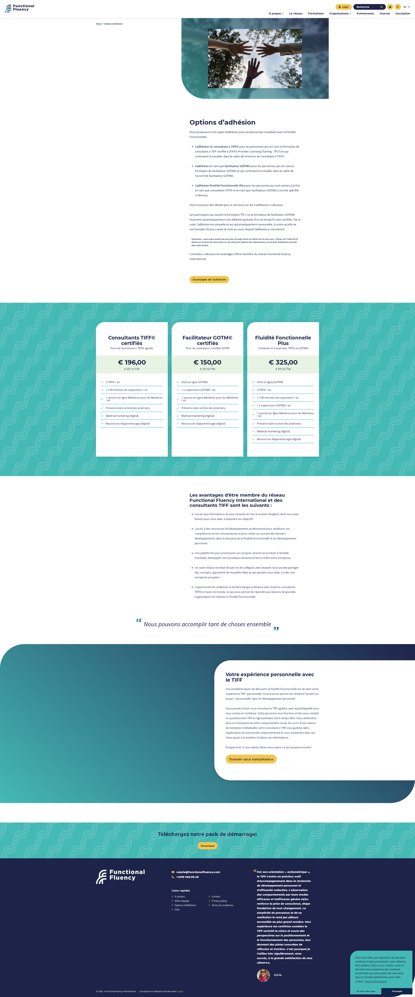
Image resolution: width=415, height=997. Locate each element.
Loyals (180, 991)
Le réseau (295, 13)
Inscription (403, 13)
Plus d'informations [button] (376, 981)
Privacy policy (219, 901)
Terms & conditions (222, 905)
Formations (316, 13)
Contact (216, 896)
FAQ (177, 909)
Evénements (365, 13)
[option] (255, 58)
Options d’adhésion (185, 905)
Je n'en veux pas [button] (365, 991)
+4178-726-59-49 (187, 877)
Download (207, 845)
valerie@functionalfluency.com (198, 872)
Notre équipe (182, 901)
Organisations (339, 13)
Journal (385, 13)
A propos (275, 13)
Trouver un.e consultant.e (251, 759)
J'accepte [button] (397, 991)
